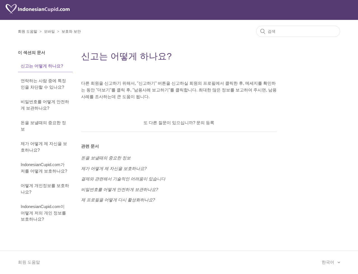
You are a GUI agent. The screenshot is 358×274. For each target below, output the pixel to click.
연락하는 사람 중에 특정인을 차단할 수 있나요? (43, 83)
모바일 (49, 31)
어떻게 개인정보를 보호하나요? (45, 188)
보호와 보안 (71, 31)
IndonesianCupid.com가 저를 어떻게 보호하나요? (44, 167)
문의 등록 (205, 122)
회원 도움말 (27, 31)
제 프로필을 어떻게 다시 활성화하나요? (118, 199)
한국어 (328, 262)
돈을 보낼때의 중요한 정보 (43, 125)
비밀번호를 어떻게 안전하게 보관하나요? (45, 104)
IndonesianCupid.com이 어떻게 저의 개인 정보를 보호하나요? (43, 212)
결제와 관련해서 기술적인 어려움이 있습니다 (123, 178)
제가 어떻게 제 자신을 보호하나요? (44, 146)
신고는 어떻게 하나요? (42, 65)
